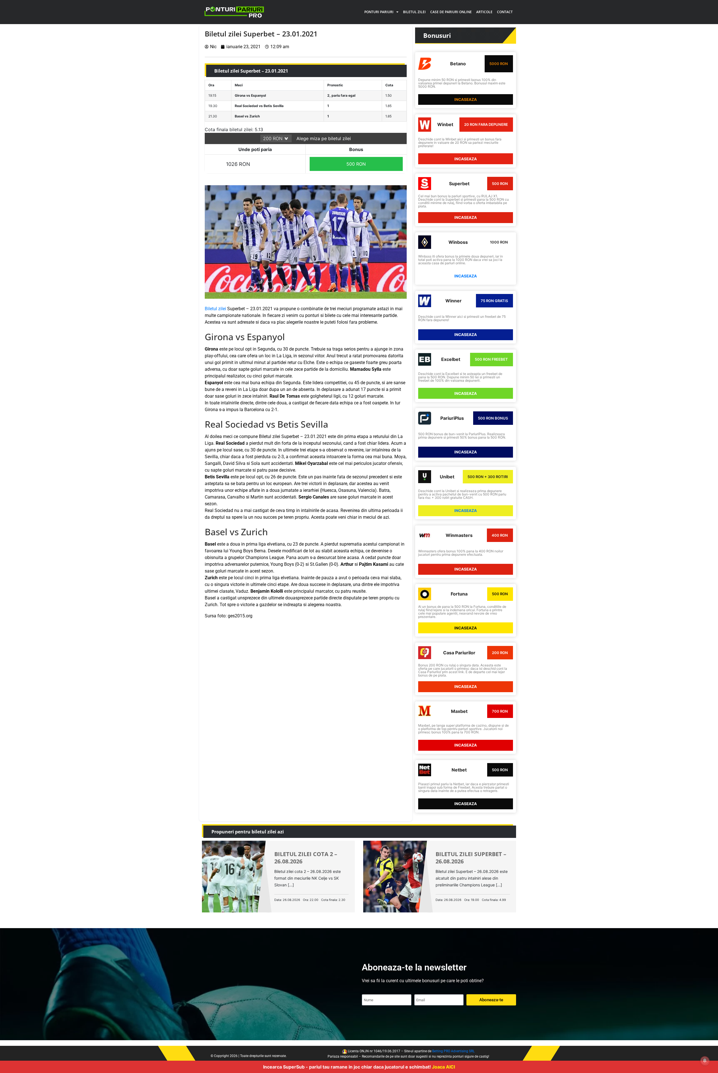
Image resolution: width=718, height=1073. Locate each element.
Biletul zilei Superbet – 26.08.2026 (471, 857)
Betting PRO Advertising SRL (453, 1051)
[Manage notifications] (704, 1060)
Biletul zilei (414, 12)
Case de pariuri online (451, 12)
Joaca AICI (443, 1067)
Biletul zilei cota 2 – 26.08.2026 (305, 857)
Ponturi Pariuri (378, 12)
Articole (484, 12)
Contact (505, 12)
